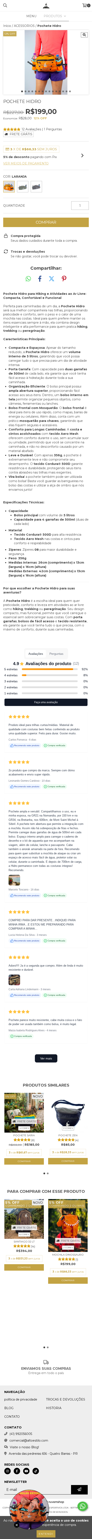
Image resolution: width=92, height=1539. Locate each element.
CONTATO (12, 1417)
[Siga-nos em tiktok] (36, 1471)
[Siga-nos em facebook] (17, 1471)
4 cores (24, 1128)
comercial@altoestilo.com (28, 1440)
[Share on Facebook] (39, 279)
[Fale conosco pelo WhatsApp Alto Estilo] (82, 1506)
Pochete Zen (67, 1135)
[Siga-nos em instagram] (7, 1471)
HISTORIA (53, 1408)
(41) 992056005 (20, 1434)
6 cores (24, 1234)
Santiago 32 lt (24, 1241)
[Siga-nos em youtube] (26, 1471)
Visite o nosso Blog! (24, 1447)
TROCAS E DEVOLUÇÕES (65, 1399)
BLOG (8, 1408)
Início (7, 26)
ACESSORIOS (24, 26)
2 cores (68, 1128)
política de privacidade (20, 1399)
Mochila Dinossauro (68, 1254)
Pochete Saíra (24, 1135)
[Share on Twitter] (51, 279)
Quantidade (14, 206)
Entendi (46, 1533)
